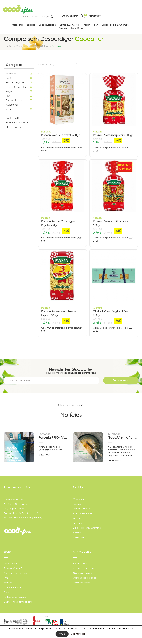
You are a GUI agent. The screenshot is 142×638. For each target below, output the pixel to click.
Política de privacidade (15, 597)
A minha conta (80, 563)
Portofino (46, 131)
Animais (10, 109)
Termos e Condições (14, 568)
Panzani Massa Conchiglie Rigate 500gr (58, 223)
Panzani (97, 131)
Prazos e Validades (13, 587)
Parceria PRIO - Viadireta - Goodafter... (54, 437)
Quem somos (10, 563)
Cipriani (97, 307)
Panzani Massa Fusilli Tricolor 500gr (110, 223)
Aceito (62, 634)
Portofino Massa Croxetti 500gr (60, 135)
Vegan (9, 91)
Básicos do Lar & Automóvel (14, 102)
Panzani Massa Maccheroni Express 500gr (58, 313)
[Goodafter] (18, 9)
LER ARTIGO (44, 455)
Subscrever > (120, 380)
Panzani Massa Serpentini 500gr (113, 135)
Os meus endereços (83, 573)
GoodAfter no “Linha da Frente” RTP (123, 437)
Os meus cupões (81, 582)
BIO (8, 95)
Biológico (78, 523)
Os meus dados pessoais (85, 577)
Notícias (8, 582)
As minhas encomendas (85, 568)
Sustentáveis (79, 537)
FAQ (6, 577)
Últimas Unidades (15, 127)
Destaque (11, 113)
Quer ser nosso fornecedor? (18, 601)
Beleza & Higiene (15, 82)
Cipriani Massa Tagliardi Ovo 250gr (111, 313)
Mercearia (11, 73)
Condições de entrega (15, 573)
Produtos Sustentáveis (17, 122)
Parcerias (8, 592)
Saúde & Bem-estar (82, 513)
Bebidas (10, 78)
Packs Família (13, 118)
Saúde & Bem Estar (16, 87)
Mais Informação (79, 634)
